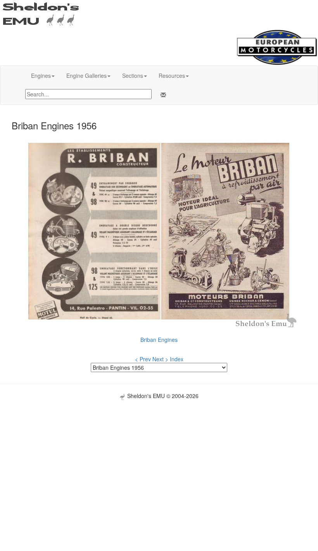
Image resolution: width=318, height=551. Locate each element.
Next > (160, 359)
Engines (41, 75)
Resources (172, 75)
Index (176, 359)
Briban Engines (159, 339)
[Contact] (162, 95)
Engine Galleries (86, 75)
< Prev (143, 359)
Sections (132, 75)
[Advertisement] (159, 454)
